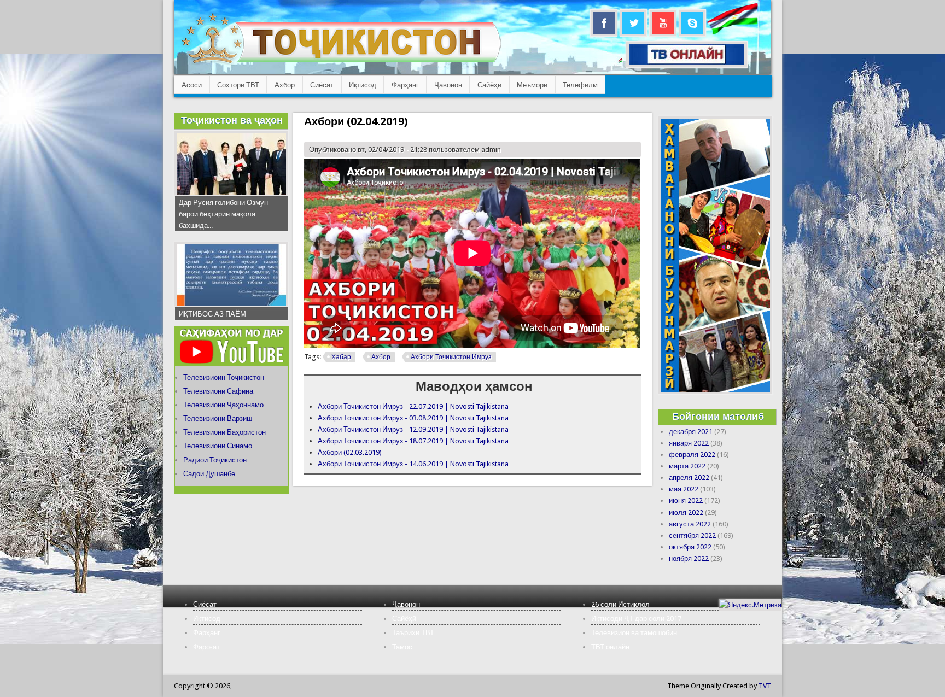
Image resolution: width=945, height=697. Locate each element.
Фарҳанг (405, 85)
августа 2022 (690, 524)
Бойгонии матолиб (718, 416)
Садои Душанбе (209, 474)
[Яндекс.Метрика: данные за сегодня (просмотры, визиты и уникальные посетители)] (750, 605)
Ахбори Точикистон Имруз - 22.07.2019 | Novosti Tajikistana (413, 406)
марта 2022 (687, 466)
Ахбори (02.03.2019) (350, 452)
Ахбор (285, 85)
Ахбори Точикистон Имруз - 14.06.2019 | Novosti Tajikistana (413, 464)
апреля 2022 (689, 477)
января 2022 (689, 443)
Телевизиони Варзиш (217, 418)
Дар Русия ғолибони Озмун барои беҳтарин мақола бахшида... (223, 214)
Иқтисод (362, 85)
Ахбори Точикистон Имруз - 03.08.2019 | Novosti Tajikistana (413, 418)
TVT (765, 686)
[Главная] (341, 63)
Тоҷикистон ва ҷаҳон (232, 120)
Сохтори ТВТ (238, 85)
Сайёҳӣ (489, 85)
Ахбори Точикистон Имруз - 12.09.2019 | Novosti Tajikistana (413, 429)
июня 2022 (686, 500)
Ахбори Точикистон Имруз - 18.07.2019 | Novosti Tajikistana (413, 441)
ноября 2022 (689, 558)
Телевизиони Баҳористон (224, 432)
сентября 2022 (692, 535)
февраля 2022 (692, 454)
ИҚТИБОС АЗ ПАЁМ (212, 314)
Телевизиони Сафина (218, 391)
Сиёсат (322, 85)
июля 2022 (686, 512)
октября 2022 (690, 547)
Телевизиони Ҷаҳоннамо (223, 405)
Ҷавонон (448, 85)
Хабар (341, 357)
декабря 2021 (691, 431)
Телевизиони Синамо (217, 446)
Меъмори (532, 85)
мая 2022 (683, 489)
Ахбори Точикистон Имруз (451, 357)
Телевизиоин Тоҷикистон (223, 377)
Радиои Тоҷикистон (215, 460)
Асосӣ (192, 85)
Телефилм (580, 85)
